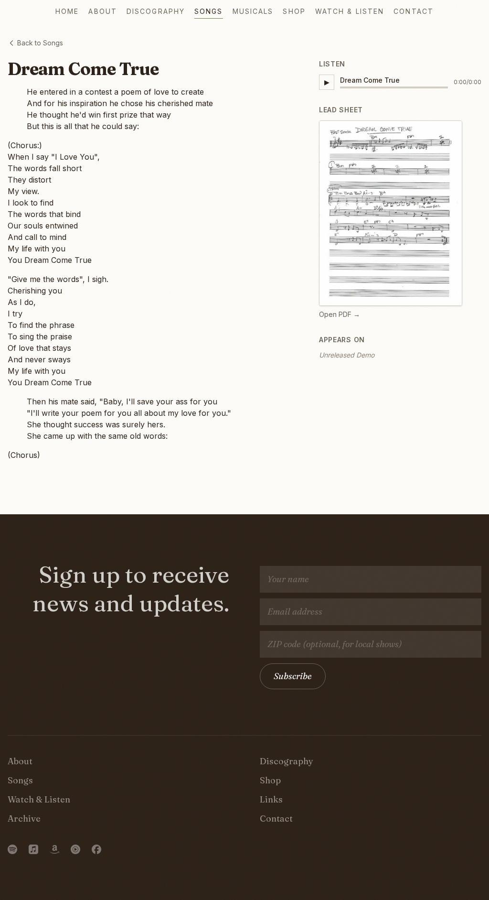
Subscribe (293, 676)
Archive (24, 818)
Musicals (253, 11)
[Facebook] (96, 849)
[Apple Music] (33, 849)
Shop (294, 11)
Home (67, 11)
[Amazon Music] (54, 849)
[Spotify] (12, 849)
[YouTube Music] (75, 849)
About (102, 11)
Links (271, 799)
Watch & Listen (349, 11)
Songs (208, 11)
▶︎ (327, 82)
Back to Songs (40, 43)
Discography (156, 11)
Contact (413, 11)
